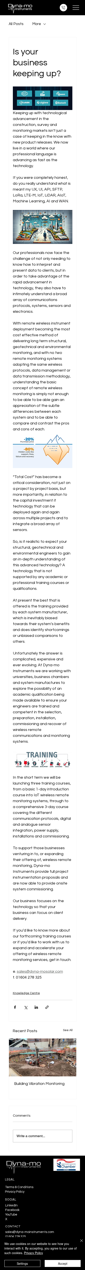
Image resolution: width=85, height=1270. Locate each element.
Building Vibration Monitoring (39, 1084)
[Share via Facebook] (15, 1007)
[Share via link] (47, 1007)
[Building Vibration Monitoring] (42, 1057)
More (36, 24)
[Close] (79, 1243)
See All (68, 1030)
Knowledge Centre (26, 993)
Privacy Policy (14, 1191)
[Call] (63, 7)
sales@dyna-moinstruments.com (29, 1232)
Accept (62, 1263)
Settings (22, 1263)
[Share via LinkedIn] (36, 1007)
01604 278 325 (15, 1236)
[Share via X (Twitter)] (26, 1007)
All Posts (16, 24)
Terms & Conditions (19, 1187)
